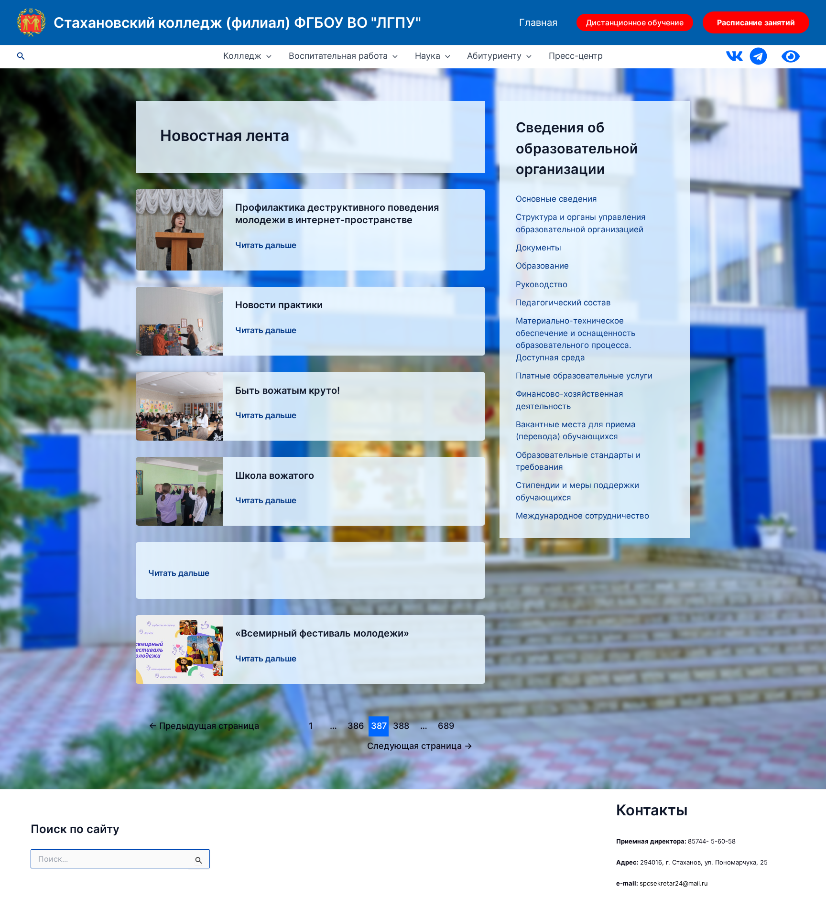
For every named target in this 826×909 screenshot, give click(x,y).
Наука (427, 56)
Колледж (242, 56)
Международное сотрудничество (582, 515)
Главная (538, 22)
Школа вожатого (274, 475)
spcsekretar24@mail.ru (674, 883)
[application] (266, 56)
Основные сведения (556, 199)
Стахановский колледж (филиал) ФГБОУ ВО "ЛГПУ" (237, 22)
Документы (538, 247)
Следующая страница (419, 745)
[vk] (734, 56)
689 (446, 725)
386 (356, 725)
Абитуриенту (494, 56)
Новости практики (279, 305)
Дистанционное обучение (635, 22)
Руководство (541, 284)
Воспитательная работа (338, 56)
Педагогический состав (563, 302)
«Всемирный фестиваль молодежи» (322, 633)
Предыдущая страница (204, 725)
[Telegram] (758, 56)
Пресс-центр (576, 56)
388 (401, 725)
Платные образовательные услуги (584, 375)
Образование (542, 266)
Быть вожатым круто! (287, 390)
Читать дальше (265, 246)
